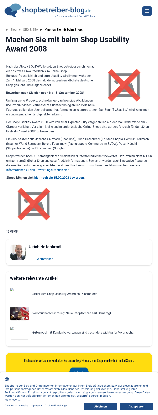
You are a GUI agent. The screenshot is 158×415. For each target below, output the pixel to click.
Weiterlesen (45, 259)
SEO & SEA (30, 29)
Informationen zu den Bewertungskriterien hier (37, 170)
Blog (13, 29)
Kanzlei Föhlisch (86, 16)
